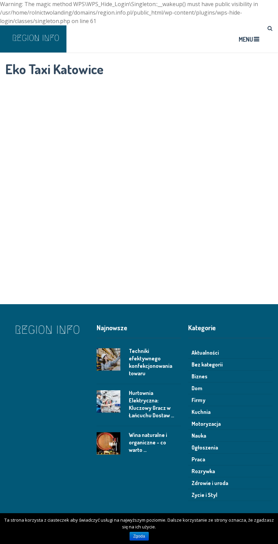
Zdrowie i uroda (210, 483)
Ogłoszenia (205, 447)
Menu (246, 39)
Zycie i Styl (204, 494)
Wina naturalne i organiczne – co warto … (148, 442)
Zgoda (139, 536)
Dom (197, 388)
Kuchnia (201, 412)
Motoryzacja (206, 423)
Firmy (198, 400)
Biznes (199, 376)
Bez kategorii (207, 364)
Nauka (199, 435)
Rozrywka (203, 471)
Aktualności (205, 352)
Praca (198, 459)
